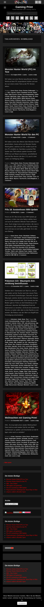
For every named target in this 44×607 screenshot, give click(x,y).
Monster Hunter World (28, 100)
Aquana (7, 325)
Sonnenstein (29, 375)
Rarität (30, 363)
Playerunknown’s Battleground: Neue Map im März (22, 490)
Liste (23, 346)
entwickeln (34, 333)
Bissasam (11, 327)
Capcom (13, 92)
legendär (14, 346)
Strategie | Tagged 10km (12, 379)
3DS (8, 92)
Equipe (21, 241)
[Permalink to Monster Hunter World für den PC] (22, 125)
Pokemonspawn (17, 361)
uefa (16, 251)
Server (11, 371)
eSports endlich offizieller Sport (16, 492)
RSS (31, 18)
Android (14, 323)
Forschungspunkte (28, 94)
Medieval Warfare (30, 446)
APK (23, 323)
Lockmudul (29, 346)
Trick (15, 383)
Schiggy (31, 367)
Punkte (17, 450)
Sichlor (34, 373)
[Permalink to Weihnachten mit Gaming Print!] (22, 403)
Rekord (26, 104)
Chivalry (12, 440)
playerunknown (19, 448)
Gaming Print (24, 7)
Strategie (24, 438)
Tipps (6, 383)
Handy (11, 342)
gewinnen (33, 442)
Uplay (9, 454)
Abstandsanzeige (14, 321)
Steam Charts (18, 106)
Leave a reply (33, 74)
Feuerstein (31, 334)
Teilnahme (8, 452)
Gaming (21, 243)
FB (28, 442)
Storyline (29, 106)
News (21, 90)
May (6, 348)
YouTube (22, 18)
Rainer (22, 363)
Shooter (18, 438)
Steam (11, 106)
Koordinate (25, 344)
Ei (5, 333)
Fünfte (36, 94)
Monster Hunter (30, 98)
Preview (25, 163)
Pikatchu (25, 350)
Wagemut (20, 383)
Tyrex (35, 106)
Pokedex (31, 352)
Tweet (28, 452)
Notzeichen (25, 102)
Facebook (8, 18)
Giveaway (20, 444)
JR (33, 96)
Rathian (20, 104)
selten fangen (9, 369)
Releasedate (14, 365)
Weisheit (26, 385)
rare (25, 363)
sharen (27, 450)
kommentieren (9, 446)
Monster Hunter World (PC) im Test (17, 479)
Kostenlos (8, 346)
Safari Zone (18, 367)
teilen (35, 450)
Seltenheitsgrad (25, 369)
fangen (25, 334)
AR (11, 325)
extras (19, 442)
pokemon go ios (29, 358)
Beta (31, 325)
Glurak (37, 338)
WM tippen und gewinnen (14, 485)
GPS (32, 340)
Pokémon (13, 354)
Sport (6, 237)
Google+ (17, 18)
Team (26, 381)
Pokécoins (25, 352)
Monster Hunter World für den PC (22, 134)
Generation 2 (17, 338)
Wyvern (15, 110)
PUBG (7, 174)
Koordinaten (33, 344)
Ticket (30, 381)
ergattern (16, 334)
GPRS (29, 340)
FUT (17, 243)
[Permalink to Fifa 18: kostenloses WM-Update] (22, 197)
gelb (11, 338)
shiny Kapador (9, 373)
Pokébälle (18, 352)
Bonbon (24, 327)
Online (32, 102)
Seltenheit (17, 369)
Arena (15, 325)
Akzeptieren (22, 603)
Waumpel (20, 385)
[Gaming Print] (21, 2)
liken (22, 446)
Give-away (13, 444)
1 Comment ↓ (32, 137)
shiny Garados (32, 371)
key (37, 444)
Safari (12, 367)
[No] (41, 600)
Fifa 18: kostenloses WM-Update (21, 209)
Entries (14, 442)
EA (32, 239)
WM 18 (16, 255)
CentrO (21, 329)
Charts (18, 92)
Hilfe (15, 342)
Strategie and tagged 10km (30, 377)
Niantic (26, 348)
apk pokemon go (30, 323)
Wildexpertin (28, 108)
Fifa (29, 241)
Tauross (21, 381)
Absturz (22, 321)
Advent (7, 440)
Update (30, 251)
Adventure (14, 319)
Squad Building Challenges (31, 249)
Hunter (26, 243)
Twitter (12, 18)
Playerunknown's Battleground (27, 173)
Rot (32, 365)
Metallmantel (12, 348)
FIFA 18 (33, 241)
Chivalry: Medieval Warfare (24, 440)
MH (11, 98)
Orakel (28, 245)
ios (23, 342)
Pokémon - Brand (22, 354)
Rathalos (15, 104)
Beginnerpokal (31, 237)
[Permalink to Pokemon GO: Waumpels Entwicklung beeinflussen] (22, 270)
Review (25, 90)
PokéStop (26, 361)
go (5, 340)
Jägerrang (24, 96)
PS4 (17, 247)
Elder (6, 94)
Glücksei (24, 338)
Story (24, 106)
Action (28, 321)
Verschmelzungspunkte (16, 108)
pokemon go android (26, 356)
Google (25, 444)
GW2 (34, 444)
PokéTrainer (33, 361)
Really (22, 450)
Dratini (35, 331)
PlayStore (31, 350)
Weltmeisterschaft (24, 253)
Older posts (7, 462)
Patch (6, 247)
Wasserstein (13, 385)
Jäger (19, 96)
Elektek (28, 333)
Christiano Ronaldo (18, 239)
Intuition (19, 342)
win (10, 456)
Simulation (26, 235)
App (37, 323)
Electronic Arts (14, 241)
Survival (30, 438)
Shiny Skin (28, 373)
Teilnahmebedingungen (19, 452)
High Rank (13, 96)
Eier (18, 333)
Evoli (20, 334)
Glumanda (31, 338)
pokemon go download (17, 358)
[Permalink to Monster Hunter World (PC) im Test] (22, 57)
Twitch (13, 251)
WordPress (27, 18)
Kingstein (19, 344)
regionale (35, 363)
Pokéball (12, 352)
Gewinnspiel (34, 436)
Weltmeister (14, 253)
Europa (20, 94)
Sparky (35, 375)
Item (14, 344)
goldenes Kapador (12, 340)
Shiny (25, 371)
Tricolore (7, 251)
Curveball (18, 331)
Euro (25, 241)
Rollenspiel (31, 90)
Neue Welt (12, 102)
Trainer (11, 383)
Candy (16, 329)
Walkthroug (27, 383)
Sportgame (8, 249)
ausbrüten (20, 325)
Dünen (35, 92)
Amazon (24, 237)
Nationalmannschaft (19, 245)
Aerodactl (8, 323)
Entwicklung (8, 334)
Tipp (34, 381)
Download (24, 92)
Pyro (13, 363)
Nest (18, 348)
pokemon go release (20, 360)
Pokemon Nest (31, 360)
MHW (23, 98)
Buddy (12, 329)
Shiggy (21, 371)
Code (34, 440)
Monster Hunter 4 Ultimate (13, 100)
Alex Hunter (17, 237)
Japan (30, 96)
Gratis (36, 340)
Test (27, 319)
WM (12, 255)
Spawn (7, 377)
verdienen (14, 454)
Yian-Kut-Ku (21, 110)
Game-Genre (14, 90)
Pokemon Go (32, 354)
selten (36, 367)
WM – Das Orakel (11, 483)
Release (31, 104)
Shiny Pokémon (19, 373)
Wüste (34, 108)
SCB (26, 247)
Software (33, 235)
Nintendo (19, 102)
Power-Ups (8, 363)
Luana (25, 74)
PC (11, 104)
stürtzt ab (11, 381)
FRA (13, 243)
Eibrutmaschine (11, 333)
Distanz (23, 331)
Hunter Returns (33, 243)
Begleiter (27, 325)
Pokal (13, 247)
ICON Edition (9, 245)
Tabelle (16, 381)
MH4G (15, 98)
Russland (21, 247)
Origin (12, 448)
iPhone (10, 344)
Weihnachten (26, 454)
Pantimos (19, 350)
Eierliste (22, 333)
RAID (17, 363)
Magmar (35, 346)
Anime (19, 323)
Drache (30, 92)
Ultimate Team (23, 251)
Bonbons (30, 327)
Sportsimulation (17, 249)
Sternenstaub (18, 377)
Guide (19, 319)
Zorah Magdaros (31, 110)
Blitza (20, 327)
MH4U (19, 98)
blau (16, 327)
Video (20, 454)
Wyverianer (8, 110)
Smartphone (14, 375)
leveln (19, 346)
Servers (16, 371)
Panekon (12, 350)
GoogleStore (22, 340)
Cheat (7, 331)
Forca (10, 243)
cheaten (11, 331)
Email (36, 18)
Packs (33, 245)
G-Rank (7, 96)
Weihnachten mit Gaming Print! (21, 418)
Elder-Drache (13, 94)
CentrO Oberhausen (30, 329)
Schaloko (25, 367)
